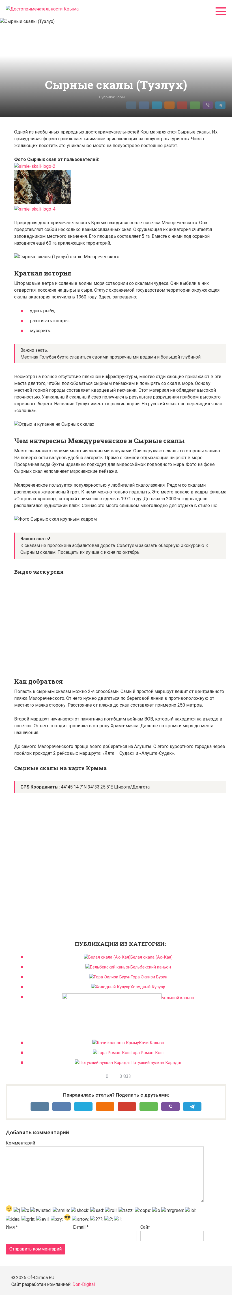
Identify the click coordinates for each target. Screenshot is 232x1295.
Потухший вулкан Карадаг (156, 1062)
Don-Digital (83, 1284)
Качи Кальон (151, 1042)
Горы (120, 97)
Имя (12, 1227)
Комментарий (20, 1143)
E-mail (81, 1227)
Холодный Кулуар (147, 986)
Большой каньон (178, 997)
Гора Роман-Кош (147, 1052)
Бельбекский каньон (150, 967)
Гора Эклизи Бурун (148, 977)
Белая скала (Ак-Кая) (151, 957)
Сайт (145, 1227)
